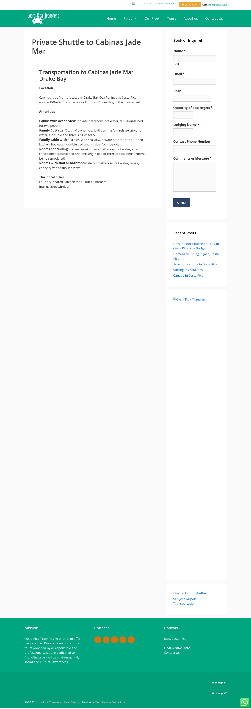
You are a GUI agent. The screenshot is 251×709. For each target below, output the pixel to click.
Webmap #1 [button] (219, 682)
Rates (127, 18)
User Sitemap (72, 702)
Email (178, 74)
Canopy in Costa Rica (188, 275)
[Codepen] (106, 639)
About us (191, 18)
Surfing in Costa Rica (188, 270)
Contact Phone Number (191, 142)
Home (111, 18)
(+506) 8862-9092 (217, 4)
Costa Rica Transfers (48, 702)
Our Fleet (152, 18)
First (176, 64)
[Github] (114, 639)
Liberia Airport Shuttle (189, 593)
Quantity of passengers (192, 108)
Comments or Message (192, 158)
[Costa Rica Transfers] (44, 18)
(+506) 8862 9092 (177, 648)
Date (177, 91)
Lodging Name (186, 125)
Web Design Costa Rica (110, 702)
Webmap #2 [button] (219, 693)
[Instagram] (122, 639)
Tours (171, 18)
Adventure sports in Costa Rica (195, 264)
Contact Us (214, 18)
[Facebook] (97, 639)
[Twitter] (131, 639)
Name (179, 51)
